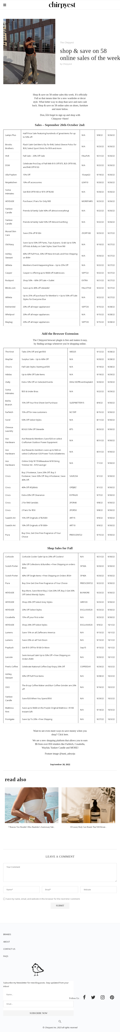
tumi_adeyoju (68, 753)
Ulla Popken (11, 174)
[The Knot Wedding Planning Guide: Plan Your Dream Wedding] (88, 805)
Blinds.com (10, 287)
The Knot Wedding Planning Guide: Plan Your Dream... (88, 827)
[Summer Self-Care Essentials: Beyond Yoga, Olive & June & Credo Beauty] (31, 805)
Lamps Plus (10, 135)
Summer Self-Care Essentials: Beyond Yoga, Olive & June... (31, 827)
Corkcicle (9, 556)
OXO (7, 687)
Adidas (8, 374)
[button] (60, 1022)
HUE (7, 155)
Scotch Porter (11, 566)
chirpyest (67, 64)
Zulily (7, 382)
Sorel (7, 419)
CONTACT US (9, 949)
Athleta (8, 265)
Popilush (9, 647)
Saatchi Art (10, 517)
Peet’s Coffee (11, 666)
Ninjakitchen (11, 182)
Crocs (8, 476)
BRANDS (7, 934)
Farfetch (9, 412)
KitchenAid (10, 306)
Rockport (9, 280)
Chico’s (8, 366)
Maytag (8, 322)
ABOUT (6, 941)
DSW (7, 165)
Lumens (9, 632)
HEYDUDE (9, 201)
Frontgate (9, 719)
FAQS (5, 956)
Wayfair (9, 359)
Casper (8, 272)
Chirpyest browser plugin (49, 340)
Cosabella (10, 617)
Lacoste (9, 657)
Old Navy (9, 244)
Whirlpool (9, 314)
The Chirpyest (67, 42)
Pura (7, 534)
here (66, 118)
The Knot (9, 351)
